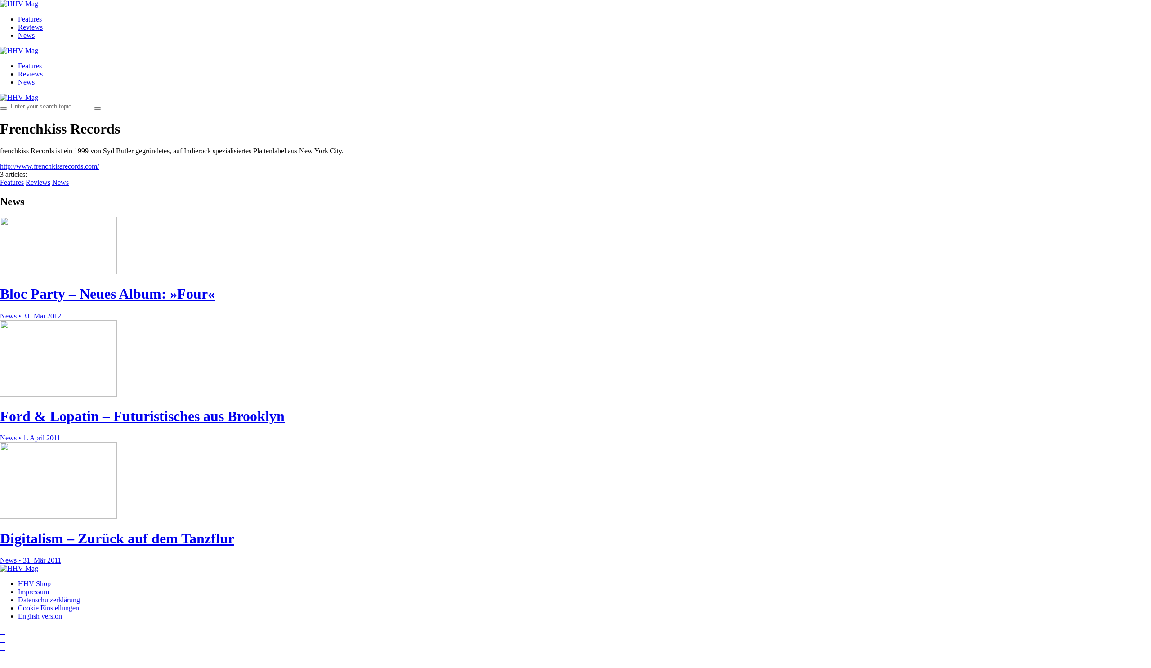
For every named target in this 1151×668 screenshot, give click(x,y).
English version (40, 616)
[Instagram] (2, 631)
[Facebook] (2, 639)
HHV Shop (34, 583)
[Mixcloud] (2, 655)
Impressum (33, 592)
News (26, 35)
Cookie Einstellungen (48, 608)
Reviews (30, 27)
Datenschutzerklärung (49, 600)
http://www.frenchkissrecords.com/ (49, 166)
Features (30, 19)
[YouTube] (2, 647)
